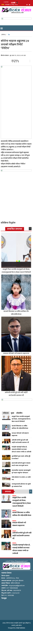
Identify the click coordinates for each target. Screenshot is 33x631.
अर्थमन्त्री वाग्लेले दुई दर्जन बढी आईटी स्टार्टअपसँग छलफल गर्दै (16, 394)
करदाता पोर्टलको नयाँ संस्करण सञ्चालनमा (16, 353)
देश (9, 34)
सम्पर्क (13, 625)
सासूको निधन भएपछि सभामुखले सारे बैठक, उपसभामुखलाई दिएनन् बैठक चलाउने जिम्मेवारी (16, 271)
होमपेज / (3, 34)
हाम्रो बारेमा (19, 625)
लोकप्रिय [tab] (19, 413)
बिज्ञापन (28, 623)
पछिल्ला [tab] (6, 413)
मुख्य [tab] (12, 413)
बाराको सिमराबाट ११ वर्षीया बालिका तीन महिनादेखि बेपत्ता (16, 313)
